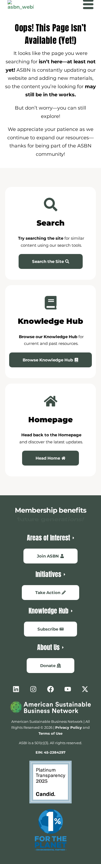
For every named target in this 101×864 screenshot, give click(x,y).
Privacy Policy (68, 727)
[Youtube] (68, 689)
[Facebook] (50, 689)
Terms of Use (50, 733)
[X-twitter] (85, 689)
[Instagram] (33, 689)
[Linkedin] (16, 689)
